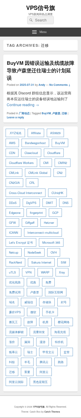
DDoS (13, 203)
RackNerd (15, 262)
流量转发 (39, 332)
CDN (12, 153)
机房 (45, 322)
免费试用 (15, 292)
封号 (64, 302)
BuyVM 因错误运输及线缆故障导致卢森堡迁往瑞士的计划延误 (40, 70)
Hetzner (49, 222)
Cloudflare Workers (21, 163)
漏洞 (27, 342)
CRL (32, 182)
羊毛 (27, 362)
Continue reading (23, 104)
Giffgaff (29, 222)
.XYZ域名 (15, 133)
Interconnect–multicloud (42, 232)
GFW (12, 222)
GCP (55, 212)
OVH (54, 252)
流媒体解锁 (16, 332)
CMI (46, 163)
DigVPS (31, 203)
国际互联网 (55, 292)
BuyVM (46, 113)
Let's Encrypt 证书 (21, 242)
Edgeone (14, 212)
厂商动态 (24, 113)
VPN (28, 272)
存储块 (47, 302)
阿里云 (44, 372)
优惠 (33, 282)
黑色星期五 (40, 382)
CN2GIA (14, 182)
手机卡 (50, 312)
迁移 (64, 113)
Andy (41, 85)
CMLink (14, 172)
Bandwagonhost (35, 143)
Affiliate (36, 133)
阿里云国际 (16, 382)
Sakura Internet (41, 262)
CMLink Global (37, 172)
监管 (67, 352)
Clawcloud (31, 153)
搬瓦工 (13, 322)
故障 (30, 322)
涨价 (12, 342)
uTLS (12, 272)
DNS (66, 203)
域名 (12, 302)
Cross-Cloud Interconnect (25, 193)
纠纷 (12, 362)
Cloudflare (53, 153)
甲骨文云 (48, 352)
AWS (12, 143)
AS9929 (55, 133)
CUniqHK (57, 193)
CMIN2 (62, 163)
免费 (48, 282)
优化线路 (15, 282)
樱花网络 (64, 322)
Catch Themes (52, 411)
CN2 (60, 172)
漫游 (42, 342)
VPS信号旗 (40, 7)
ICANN (13, 232)
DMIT (49, 203)
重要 (27, 372)
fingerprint (36, 212)
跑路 (61, 362)
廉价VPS (15, 312)
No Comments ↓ (59, 85)
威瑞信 (28, 302)
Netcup (13, 252)
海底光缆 (60, 332)
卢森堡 (56, 113)
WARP (45, 272)
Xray (62, 272)
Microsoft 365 (51, 242)
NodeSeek (34, 252)
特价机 (59, 342)
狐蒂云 (13, 352)
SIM (63, 262)
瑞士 (30, 352)
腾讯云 (44, 362)
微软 (33, 312)
